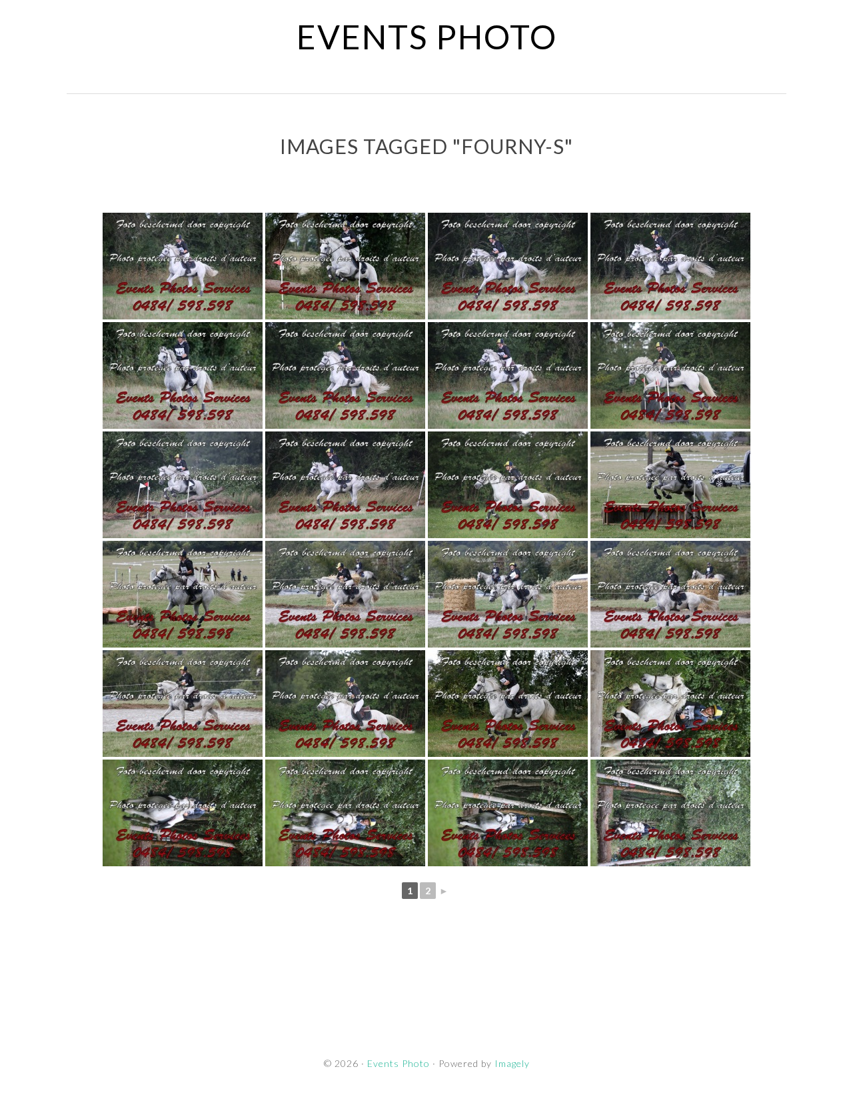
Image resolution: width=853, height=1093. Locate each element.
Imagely (512, 1063)
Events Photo (427, 37)
